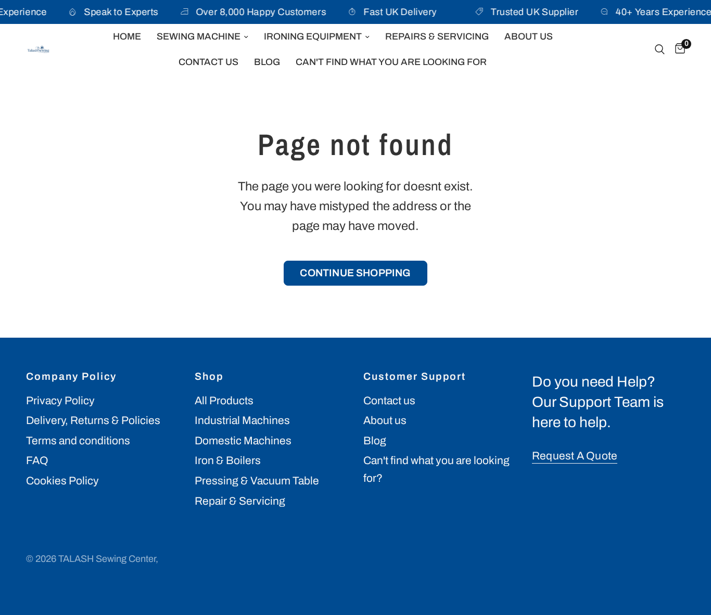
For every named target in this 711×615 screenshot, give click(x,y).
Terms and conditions (78, 440)
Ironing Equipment (313, 36)
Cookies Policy (62, 480)
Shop (209, 376)
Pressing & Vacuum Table (257, 480)
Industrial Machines (242, 420)
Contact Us (208, 62)
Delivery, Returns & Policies (93, 420)
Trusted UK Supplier (532, 12)
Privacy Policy (60, 400)
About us (385, 420)
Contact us (389, 400)
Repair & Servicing (240, 501)
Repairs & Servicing (437, 36)
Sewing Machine (198, 36)
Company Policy (71, 376)
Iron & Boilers (228, 460)
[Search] (660, 49)
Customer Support (414, 376)
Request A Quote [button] (574, 456)
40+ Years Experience (661, 12)
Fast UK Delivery (396, 12)
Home (127, 36)
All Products (224, 400)
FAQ (37, 460)
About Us (528, 36)
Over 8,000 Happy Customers (257, 12)
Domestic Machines (243, 440)
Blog (267, 62)
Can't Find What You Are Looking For (391, 62)
